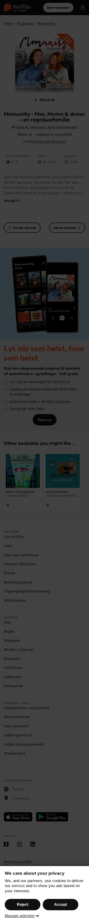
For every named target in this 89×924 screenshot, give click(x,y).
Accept (60, 904)
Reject (22, 904)
